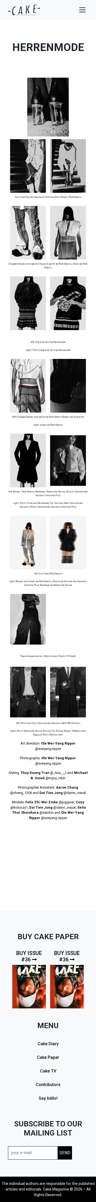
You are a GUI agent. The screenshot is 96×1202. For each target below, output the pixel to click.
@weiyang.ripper (48, 749)
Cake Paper (48, 1057)
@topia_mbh (55, 778)
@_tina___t (58, 773)
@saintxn (46, 813)
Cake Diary (48, 1043)
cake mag (24, 10)
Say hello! (48, 1098)
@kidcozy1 (19, 807)
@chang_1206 (21, 793)
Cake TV (48, 1071)
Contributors (48, 1084)
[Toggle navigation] (82, 9)
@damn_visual (74, 793)
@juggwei (66, 802)
